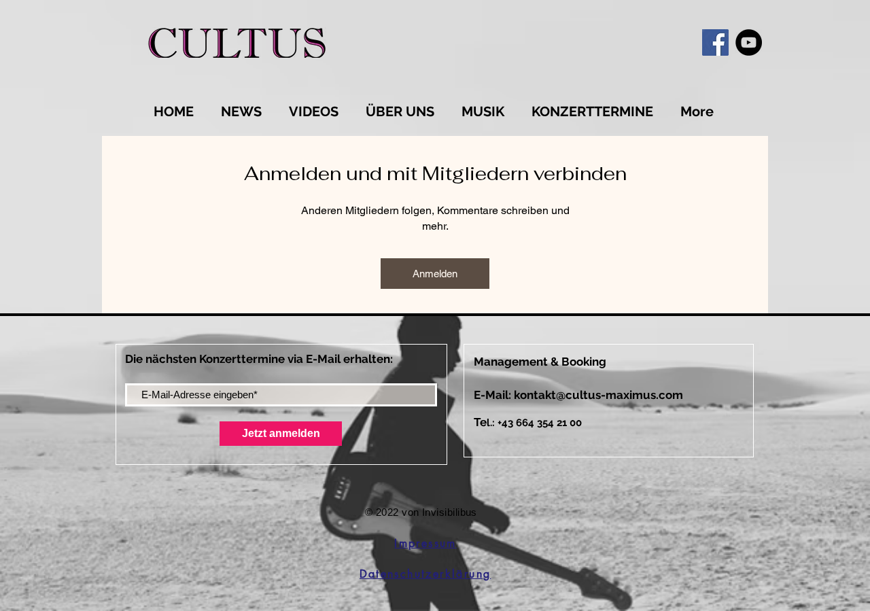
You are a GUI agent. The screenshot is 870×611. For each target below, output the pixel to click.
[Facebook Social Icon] (715, 42)
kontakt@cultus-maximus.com (598, 395)
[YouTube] (748, 42)
